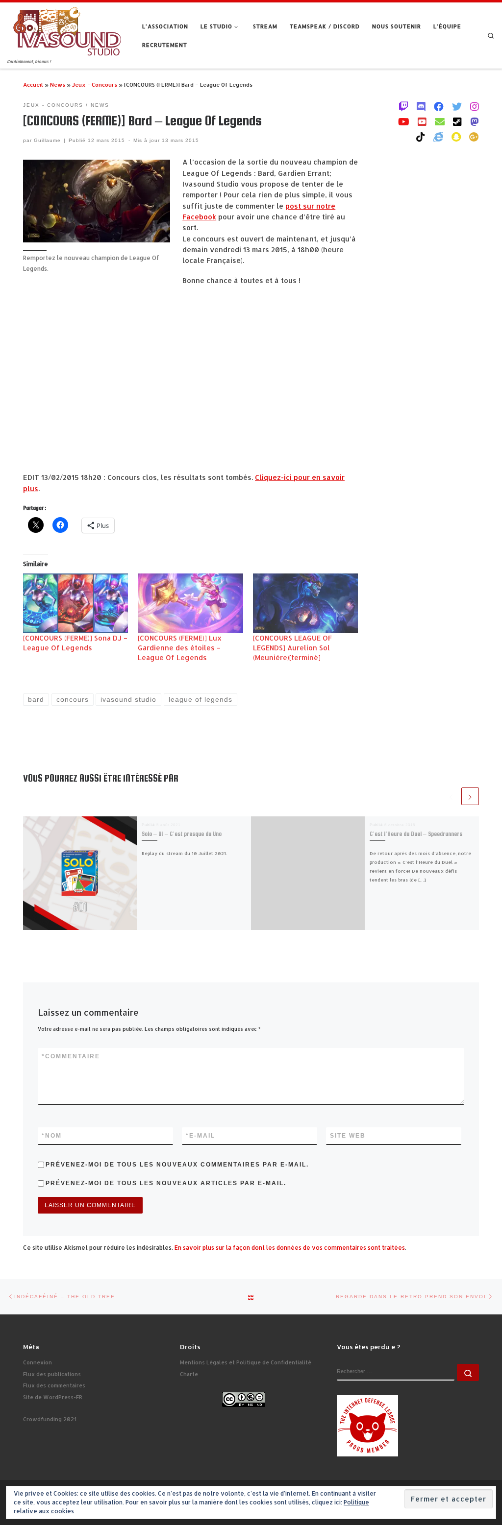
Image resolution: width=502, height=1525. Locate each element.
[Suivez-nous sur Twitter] (457, 106)
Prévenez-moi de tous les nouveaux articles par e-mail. (166, 1183)
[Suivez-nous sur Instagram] (474, 106)
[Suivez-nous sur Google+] (474, 136)
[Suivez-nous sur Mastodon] (474, 121)
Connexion (37, 1362)
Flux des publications (52, 1374)
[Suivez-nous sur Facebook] (439, 106)
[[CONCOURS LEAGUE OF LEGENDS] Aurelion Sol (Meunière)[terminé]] (305, 603)
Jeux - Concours (94, 84)
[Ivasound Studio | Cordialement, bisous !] (67, 30)
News (57, 84)
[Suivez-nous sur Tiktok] (420, 136)
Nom (52, 1135)
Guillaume (47, 140)
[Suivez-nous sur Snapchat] (456, 136)
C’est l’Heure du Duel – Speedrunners (416, 834)
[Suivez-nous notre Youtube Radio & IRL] (422, 121)
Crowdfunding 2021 (49, 1419)
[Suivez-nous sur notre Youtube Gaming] (403, 121)
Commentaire (71, 1056)
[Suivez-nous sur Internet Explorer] (438, 136)
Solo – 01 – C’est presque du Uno (182, 834)
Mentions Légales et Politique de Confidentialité (245, 1362)
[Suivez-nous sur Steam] (457, 121)
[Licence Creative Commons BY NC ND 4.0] (243, 1398)
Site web (348, 1135)
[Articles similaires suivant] (470, 796)
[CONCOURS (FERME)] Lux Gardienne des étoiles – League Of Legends (180, 648)
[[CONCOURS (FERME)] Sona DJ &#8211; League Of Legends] (75, 603)
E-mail (200, 1135)
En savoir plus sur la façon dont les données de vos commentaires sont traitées (290, 1247)
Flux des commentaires (54, 1385)
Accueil (33, 84)
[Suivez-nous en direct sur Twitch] (403, 106)
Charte (189, 1374)
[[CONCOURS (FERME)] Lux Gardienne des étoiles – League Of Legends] (190, 603)
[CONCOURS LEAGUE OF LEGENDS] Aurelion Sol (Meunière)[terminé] (292, 648)
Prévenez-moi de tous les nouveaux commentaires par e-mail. (177, 1164)
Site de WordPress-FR (52, 1397)
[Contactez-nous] (440, 121)
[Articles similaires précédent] (451, 796)
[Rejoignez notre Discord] (421, 106)
